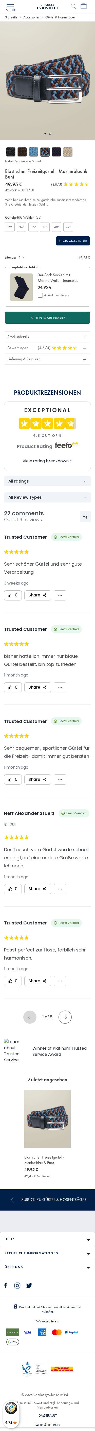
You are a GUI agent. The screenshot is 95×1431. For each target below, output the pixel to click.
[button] (59, 277)
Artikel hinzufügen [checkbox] (56, 295)
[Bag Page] (84, 6)
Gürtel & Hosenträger (60, 17)
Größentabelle (71, 241)
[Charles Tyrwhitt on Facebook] (6, 1285)
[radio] (10, 227)
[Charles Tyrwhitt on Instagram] (17, 1285)
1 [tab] (45, 134)
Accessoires (31, 17)
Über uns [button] (14, 1267)
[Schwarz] (10, 152)
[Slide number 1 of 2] (47, 80)
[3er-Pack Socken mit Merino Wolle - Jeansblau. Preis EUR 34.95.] (21, 287)
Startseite (11, 17)
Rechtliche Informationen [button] (32, 1253)
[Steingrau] (67, 152)
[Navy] (56, 152)
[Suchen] (73, 6)
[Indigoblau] (33, 152)
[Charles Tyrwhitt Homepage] (47, 6)
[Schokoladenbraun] (22, 152)
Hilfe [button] (9, 1239)
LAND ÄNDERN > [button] (47, 1425)
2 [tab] (50, 134)
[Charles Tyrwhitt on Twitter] (29, 1285)
